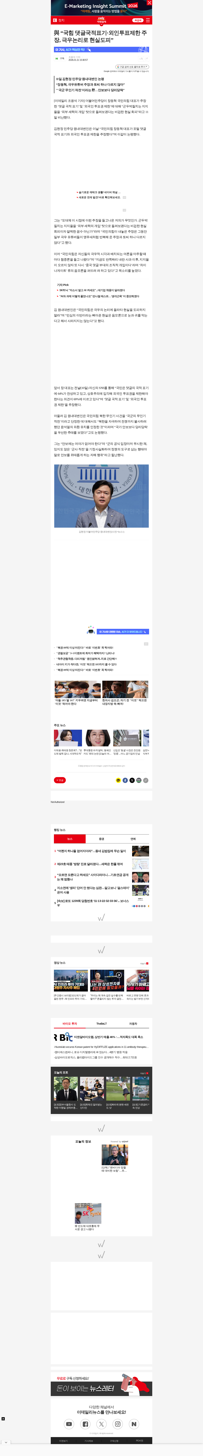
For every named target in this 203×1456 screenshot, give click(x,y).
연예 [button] (133, 838)
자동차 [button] (133, 1023)
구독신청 (114, 1441)
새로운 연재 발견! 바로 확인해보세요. (100, 197)
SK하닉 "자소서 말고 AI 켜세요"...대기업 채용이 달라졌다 (92, 290)
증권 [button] (101, 838)
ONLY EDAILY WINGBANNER (101, 20)
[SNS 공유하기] (146, 59)
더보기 (143, 964)
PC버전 (139, 1440)
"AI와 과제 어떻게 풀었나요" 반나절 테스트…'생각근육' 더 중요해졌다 (99, 296)
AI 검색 (138, 20)
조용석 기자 (74, 57)
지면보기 (63, 1441)
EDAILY (55, 20)
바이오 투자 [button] (70, 1023)
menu (148, 20)
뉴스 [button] (69, 838)
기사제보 (89, 1441)
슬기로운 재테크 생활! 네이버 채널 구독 (101, 192)
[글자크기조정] (141, 59)
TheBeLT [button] (101, 1023)
